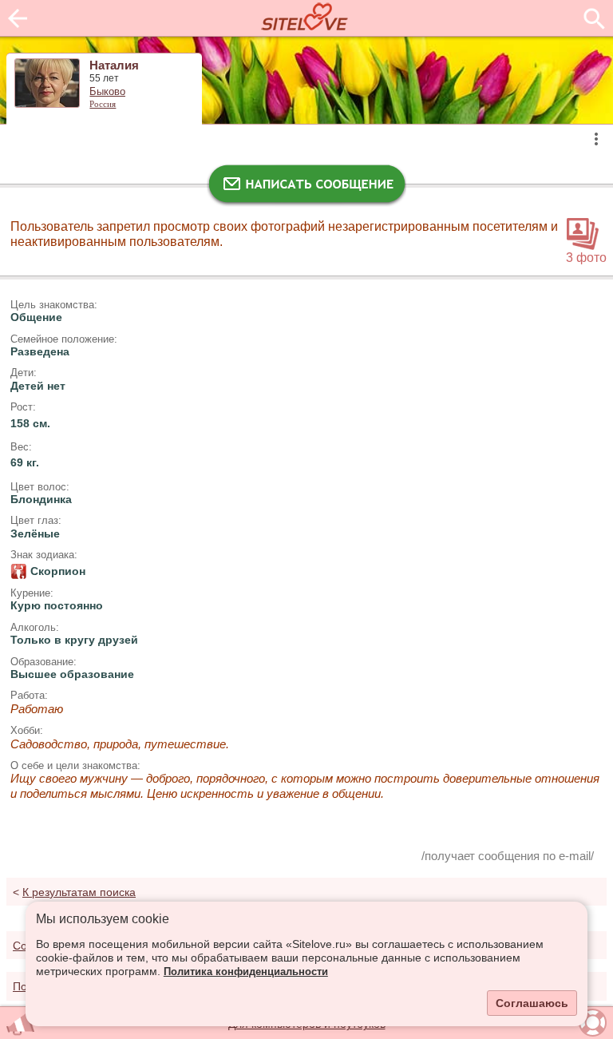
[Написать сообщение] (306, 188)
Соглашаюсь (532, 1003)
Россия (102, 104)
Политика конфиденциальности (246, 972)
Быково (107, 91)
